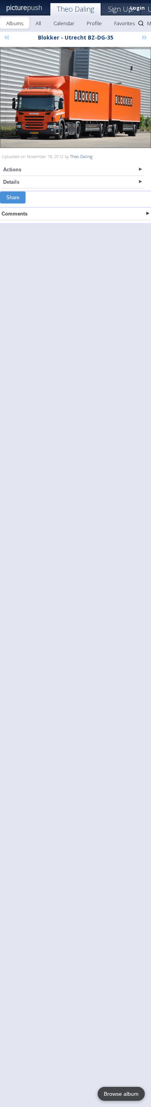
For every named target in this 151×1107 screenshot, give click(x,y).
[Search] (141, 23)
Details (11, 182)
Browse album (121, 1094)
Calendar (63, 23)
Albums (14, 23)
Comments (14, 214)
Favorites (124, 23)
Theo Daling (75, 9)
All (38, 23)
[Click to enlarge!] (75, 97)
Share (12, 197)
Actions (12, 169)
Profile (94, 23)
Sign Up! (121, 9)
